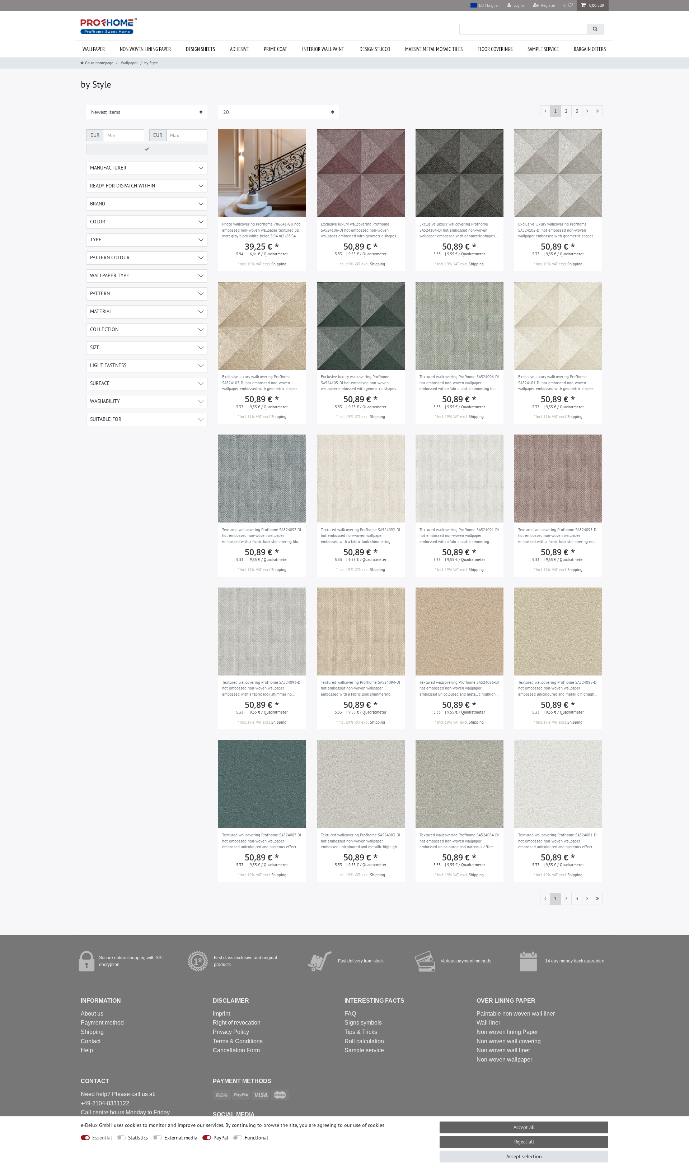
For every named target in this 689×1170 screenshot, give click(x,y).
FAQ (350, 1014)
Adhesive (239, 49)
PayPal (221, 1137)
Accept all (524, 1127)
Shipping (278, 263)
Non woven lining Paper (507, 1032)
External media (180, 1137)
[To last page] (597, 111)
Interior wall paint (323, 49)
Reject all (524, 1141)
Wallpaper (94, 49)
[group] (262, 173)
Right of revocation (237, 1023)
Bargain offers (590, 49)
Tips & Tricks (360, 1032)
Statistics (138, 1137)
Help (87, 1050)
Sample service (543, 49)
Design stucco (375, 49)
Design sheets (200, 49)
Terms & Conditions (238, 1041)
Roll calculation (364, 1041)
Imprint (221, 1014)
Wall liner (488, 1023)
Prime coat (275, 49)
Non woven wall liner (503, 1050)
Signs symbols (363, 1023)
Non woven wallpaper (504, 1060)
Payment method (102, 1023)
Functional (256, 1137)
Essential (102, 1137)
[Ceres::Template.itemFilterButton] (146, 149)
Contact (90, 1041)
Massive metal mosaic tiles (434, 49)
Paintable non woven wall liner (516, 1014)
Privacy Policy (231, 1032)
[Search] (595, 29)
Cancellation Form (236, 1050)
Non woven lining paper (145, 49)
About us (92, 1014)
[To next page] (587, 111)
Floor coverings (495, 49)
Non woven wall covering (509, 1041)
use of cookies (368, 1125)
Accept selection (524, 1156)
